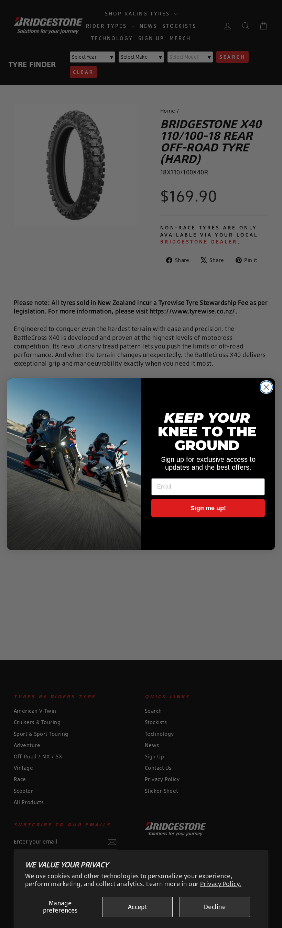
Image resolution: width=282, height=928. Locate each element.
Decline (215, 906)
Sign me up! (208, 508)
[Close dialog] (266, 387)
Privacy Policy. (220, 883)
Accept (137, 906)
